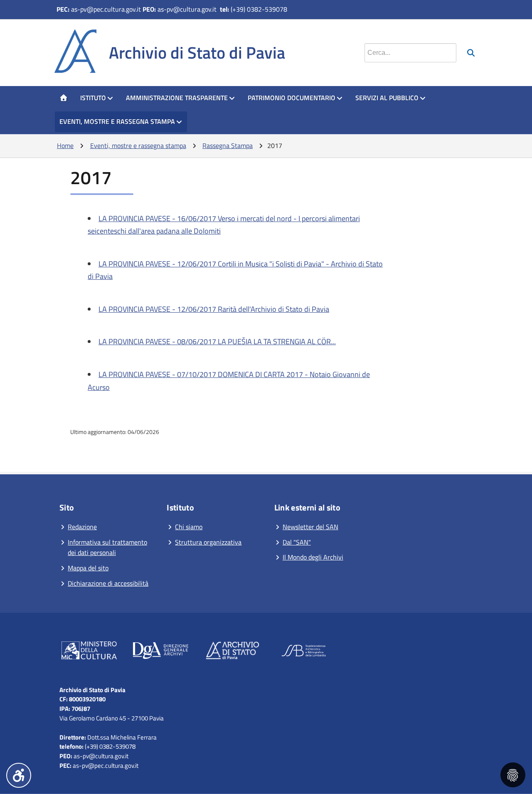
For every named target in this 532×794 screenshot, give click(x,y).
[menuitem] (63, 98)
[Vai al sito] (89, 652)
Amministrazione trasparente (177, 98)
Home (65, 145)
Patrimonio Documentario (291, 98)
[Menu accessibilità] (18, 775)
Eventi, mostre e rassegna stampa (117, 121)
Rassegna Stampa (227, 145)
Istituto (93, 98)
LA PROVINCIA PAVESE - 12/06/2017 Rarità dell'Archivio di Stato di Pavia (214, 309)
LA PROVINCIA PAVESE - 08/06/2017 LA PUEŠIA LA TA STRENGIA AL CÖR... (217, 341)
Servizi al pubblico (387, 98)
